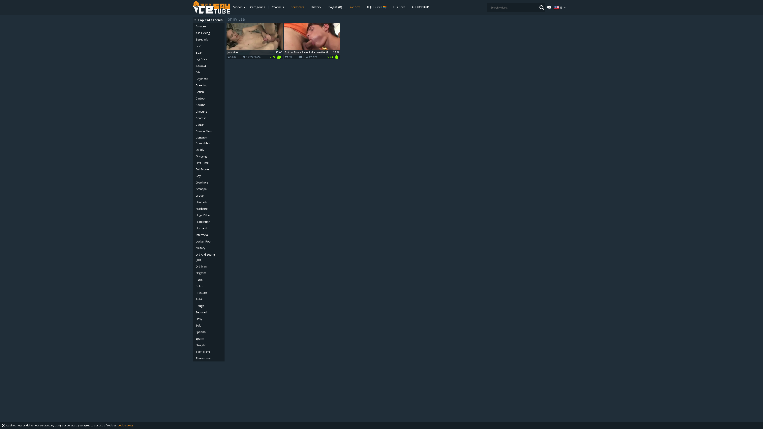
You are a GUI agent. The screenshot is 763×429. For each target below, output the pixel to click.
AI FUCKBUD (420, 7)
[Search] (541, 7)
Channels (278, 7)
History (316, 7)
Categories (257, 7)
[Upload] (548, 7)
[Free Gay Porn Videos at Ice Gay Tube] (211, 7)
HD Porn (399, 7)
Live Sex (354, 7)
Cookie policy (126, 425)
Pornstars (297, 7)
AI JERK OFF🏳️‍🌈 (376, 7)
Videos (238, 7)
